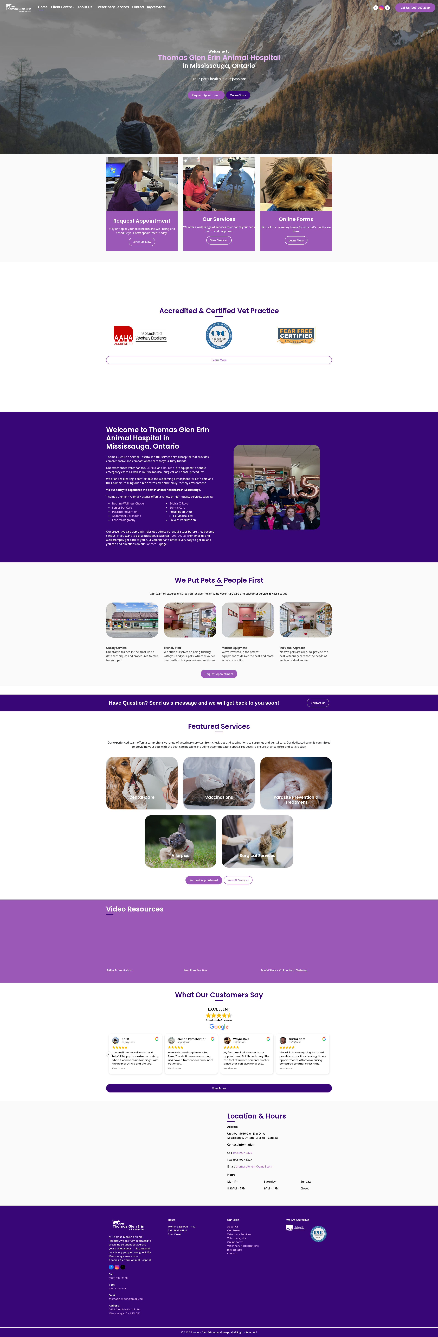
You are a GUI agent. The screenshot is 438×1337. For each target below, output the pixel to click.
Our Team (233, 1230)
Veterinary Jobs (236, 1238)
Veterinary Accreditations (243, 1245)
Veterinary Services (113, 7)
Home (43, 7)
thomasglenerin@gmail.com (254, 1166)
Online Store (238, 95)
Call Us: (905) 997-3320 (415, 8)
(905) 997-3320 (242, 1153)
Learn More (296, 240)
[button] (108, 1054)
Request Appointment (206, 95)
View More (219, 1088)
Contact (138, 7)
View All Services (238, 880)
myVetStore (156, 7)
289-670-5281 (117, 1288)
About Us (85, 7)
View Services (219, 240)
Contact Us (318, 703)
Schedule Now (142, 242)
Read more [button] (157, 1068)
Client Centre (61, 7)
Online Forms (235, 1242)
